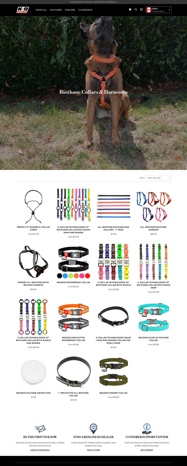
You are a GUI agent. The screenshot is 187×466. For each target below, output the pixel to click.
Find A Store (93, 450)
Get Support (147, 450)
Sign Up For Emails (40, 450)
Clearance (85, 10)
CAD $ (154, 9)
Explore (70, 10)
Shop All (41, 10)
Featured (56, 10)
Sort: (143, 178)
